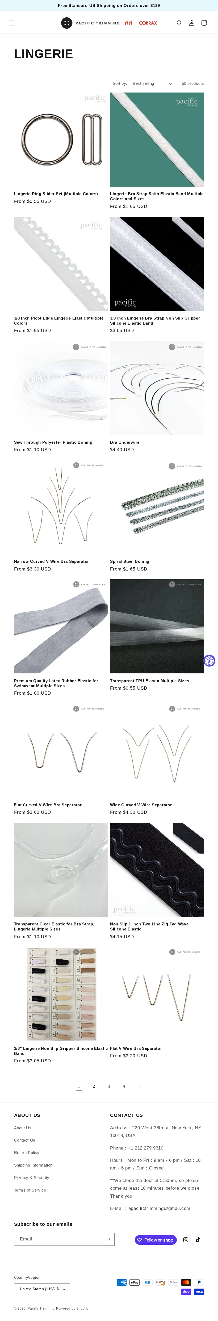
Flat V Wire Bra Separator (136, 1048)
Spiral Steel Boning (129, 561)
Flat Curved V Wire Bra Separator (48, 805)
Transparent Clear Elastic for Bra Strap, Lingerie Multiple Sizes (54, 926)
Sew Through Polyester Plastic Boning (53, 442)
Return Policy (27, 1153)
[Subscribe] (108, 1239)
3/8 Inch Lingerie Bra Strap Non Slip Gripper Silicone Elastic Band (155, 320)
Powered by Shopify (72, 1308)
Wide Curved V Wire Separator (141, 805)
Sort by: (120, 83)
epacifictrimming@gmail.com (159, 1208)
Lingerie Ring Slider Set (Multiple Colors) (56, 193)
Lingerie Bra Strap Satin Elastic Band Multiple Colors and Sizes (157, 196)
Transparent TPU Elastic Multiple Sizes (149, 680)
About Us (23, 1128)
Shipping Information (33, 1165)
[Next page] (139, 1086)
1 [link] (79, 1086)
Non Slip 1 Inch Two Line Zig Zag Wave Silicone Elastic (149, 926)
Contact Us (24, 1140)
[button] (12, 23)
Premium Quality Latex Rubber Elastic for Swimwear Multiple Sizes (56, 683)
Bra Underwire (125, 442)
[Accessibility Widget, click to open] (209, 660)
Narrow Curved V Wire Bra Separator (51, 561)
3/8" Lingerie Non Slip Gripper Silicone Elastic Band (61, 1051)
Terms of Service (30, 1190)
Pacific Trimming (41, 1308)
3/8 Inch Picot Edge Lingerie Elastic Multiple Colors (59, 320)
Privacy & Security (31, 1178)
